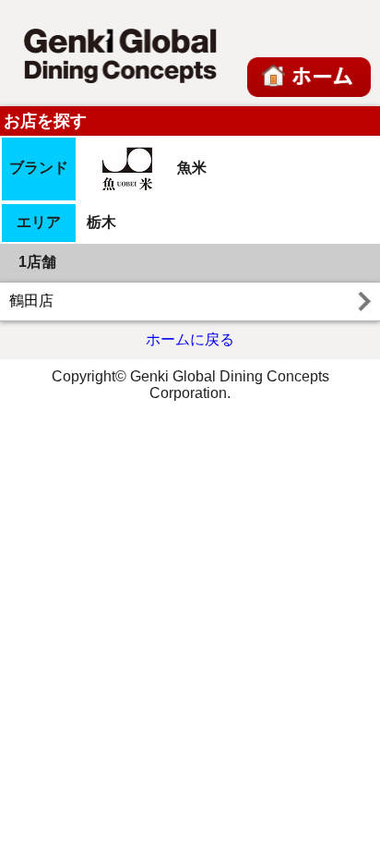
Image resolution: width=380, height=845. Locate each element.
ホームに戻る (190, 339)
